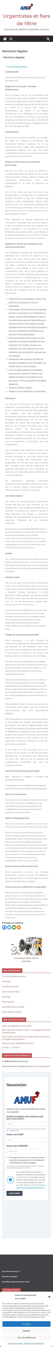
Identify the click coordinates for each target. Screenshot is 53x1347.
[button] (49, 1297)
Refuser (26, 1331)
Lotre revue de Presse (11, 991)
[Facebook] (4, 927)
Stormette (20, 958)
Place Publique (8, 1002)
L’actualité (6, 981)
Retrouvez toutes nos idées (13, 1007)
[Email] (14, 927)
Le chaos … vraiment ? (11, 1047)
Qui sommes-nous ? (11, 1271)
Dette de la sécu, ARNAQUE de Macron (18, 1043)
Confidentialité (17, 66)
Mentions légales (9, 1276)
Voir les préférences (26, 1337)
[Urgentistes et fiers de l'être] (5, 39)
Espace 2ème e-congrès (12, 1012)
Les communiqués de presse (14, 976)
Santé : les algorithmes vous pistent (16, 1026)
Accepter (26, 1324)
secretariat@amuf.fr (41, 1066)
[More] (19, 927)
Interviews (6, 997)
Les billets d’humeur (10, 986)
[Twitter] (9, 927)
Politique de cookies (15, 1343)
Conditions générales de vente (16, 1282)
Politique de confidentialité (34, 1343)
